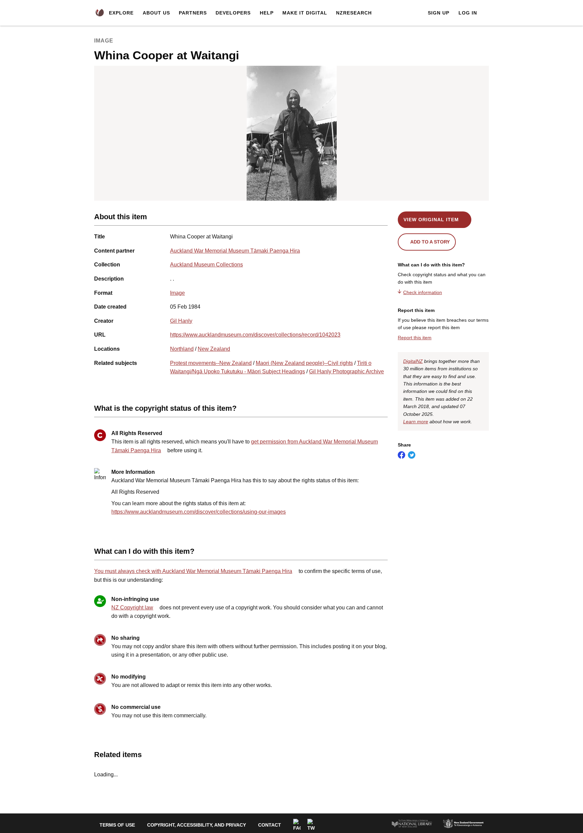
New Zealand (214, 349)
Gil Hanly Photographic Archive (346, 371)
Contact (269, 825)
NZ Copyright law (132, 607)
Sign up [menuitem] (438, 13)
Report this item (415, 337)
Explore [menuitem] (121, 13)
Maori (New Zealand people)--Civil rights (304, 363)
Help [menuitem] (267, 13)
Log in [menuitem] (468, 13)
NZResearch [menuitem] (354, 13)
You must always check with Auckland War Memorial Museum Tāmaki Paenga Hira (193, 571)
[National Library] (412, 823)
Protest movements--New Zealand (211, 363)
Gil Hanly (181, 321)
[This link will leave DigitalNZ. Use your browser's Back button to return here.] (292, 133)
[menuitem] (99, 13)
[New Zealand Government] (463, 823)
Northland (182, 349)
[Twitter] (311, 825)
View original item (431, 219)
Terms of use (117, 825)
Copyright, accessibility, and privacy (196, 825)
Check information (422, 292)
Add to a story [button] (430, 242)
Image (177, 293)
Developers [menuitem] (233, 13)
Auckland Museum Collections (206, 264)
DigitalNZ (413, 361)
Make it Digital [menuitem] (304, 13)
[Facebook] (297, 825)
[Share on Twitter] (411, 455)
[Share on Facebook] (401, 455)
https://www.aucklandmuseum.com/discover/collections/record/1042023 (255, 335)
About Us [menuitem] (156, 13)
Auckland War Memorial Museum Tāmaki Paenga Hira (235, 251)
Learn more (415, 421)
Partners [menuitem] (193, 13)
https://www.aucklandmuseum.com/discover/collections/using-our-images (198, 512)
